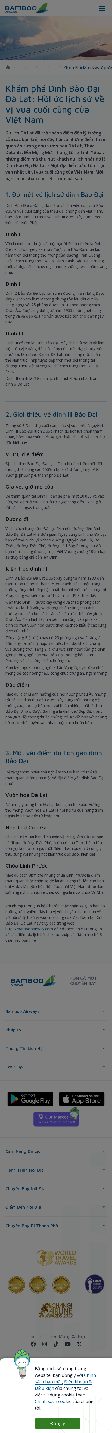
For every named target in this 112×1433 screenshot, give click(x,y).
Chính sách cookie (53, 1401)
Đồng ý (57, 1423)
